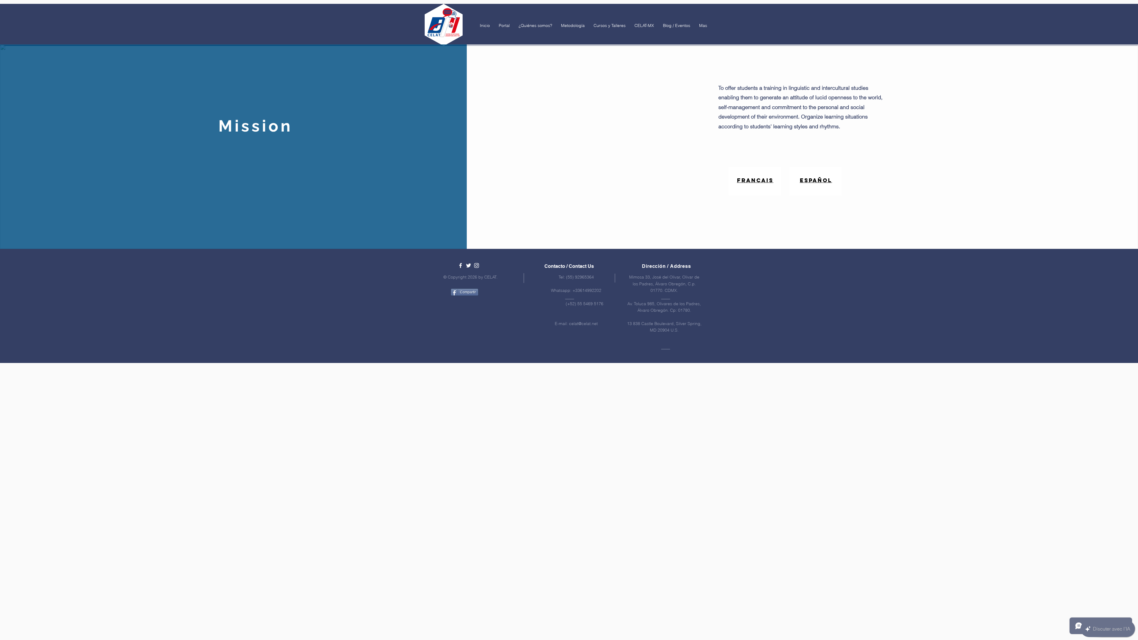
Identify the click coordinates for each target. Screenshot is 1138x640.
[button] (535, 25)
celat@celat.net (583, 323)
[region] (755, 181)
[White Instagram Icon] (476, 265)
